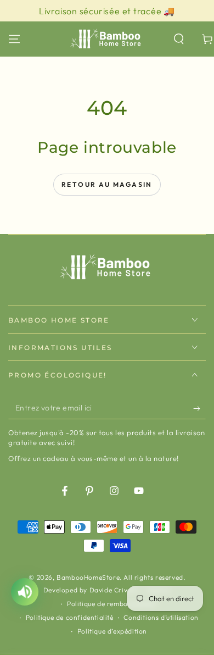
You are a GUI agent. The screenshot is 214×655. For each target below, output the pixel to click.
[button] (179, 39)
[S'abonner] (199, 408)
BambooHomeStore (88, 577)
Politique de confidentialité (70, 617)
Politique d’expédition (112, 631)
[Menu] (14, 39)
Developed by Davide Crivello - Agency (107, 590)
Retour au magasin (107, 184)
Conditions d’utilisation (160, 617)
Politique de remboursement (112, 604)
